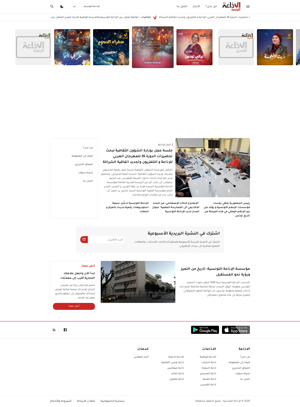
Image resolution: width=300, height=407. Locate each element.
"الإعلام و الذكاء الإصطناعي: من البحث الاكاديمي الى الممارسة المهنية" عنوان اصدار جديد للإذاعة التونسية (175, 207)
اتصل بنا (182, 6)
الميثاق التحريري (84, 164)
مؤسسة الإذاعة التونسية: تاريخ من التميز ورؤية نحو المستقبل (215, 272)
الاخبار (196, 6)
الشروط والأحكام (60, 401)
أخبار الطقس (141, 357)
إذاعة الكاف (177, 373)
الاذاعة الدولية (176, 357)
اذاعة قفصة (209, 379)
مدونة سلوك (85, 173)
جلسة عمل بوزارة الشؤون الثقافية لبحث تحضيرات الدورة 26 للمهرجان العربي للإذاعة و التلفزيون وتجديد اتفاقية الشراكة (138, 156)
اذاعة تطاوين (176, 379)
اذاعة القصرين (208, 385)
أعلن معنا (74, 306)
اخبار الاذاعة (164, 145)
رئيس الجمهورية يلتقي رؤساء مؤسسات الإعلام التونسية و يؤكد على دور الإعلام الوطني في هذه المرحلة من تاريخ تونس (226, 209)
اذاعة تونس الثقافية (172, 362)
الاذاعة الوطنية (208, 357)
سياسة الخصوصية (112, 401)
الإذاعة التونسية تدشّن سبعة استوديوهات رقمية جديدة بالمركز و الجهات (127, 207)
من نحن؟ (211, 6)
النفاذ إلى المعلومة (82, 156)
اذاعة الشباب (208, 362)
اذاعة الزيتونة (209, 368)
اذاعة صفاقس (175, 368)
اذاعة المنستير (208, 373)
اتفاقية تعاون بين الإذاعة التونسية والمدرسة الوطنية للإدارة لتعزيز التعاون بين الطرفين (104, 17)
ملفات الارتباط (86, 401)
